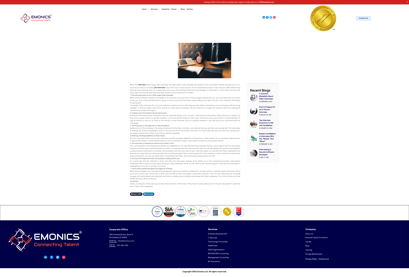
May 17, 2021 (265, 157)
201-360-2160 (122, 245)
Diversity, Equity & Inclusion (316, 238)
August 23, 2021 (266, 115)
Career (174, 9)
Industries (166, 9)
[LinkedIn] (263, 17)
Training (189, 9)
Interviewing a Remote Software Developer (266, 152)
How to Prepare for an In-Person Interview (267, 109)
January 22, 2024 (266, 128)
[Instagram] (274, 17)
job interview (159, 88)
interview (142, 85)
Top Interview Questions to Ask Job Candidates (266, 122)
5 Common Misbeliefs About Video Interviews (266, 96)
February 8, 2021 (266, 101)
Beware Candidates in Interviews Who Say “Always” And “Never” (267, 137)
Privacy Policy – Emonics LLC (317, 259)
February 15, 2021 (266, 144)
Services (154, 9)
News (183, 9)
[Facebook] (267, 17)
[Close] (407, 1)
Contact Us (363, 18)
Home (144, 9)
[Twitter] (270, 17)
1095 (226, 2)
